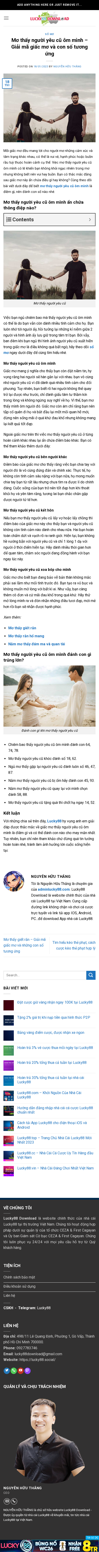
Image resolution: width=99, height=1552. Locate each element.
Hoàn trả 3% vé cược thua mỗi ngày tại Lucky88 (55, 1048)
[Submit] (91, 975)
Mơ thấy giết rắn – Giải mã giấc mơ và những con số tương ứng (24, 945)
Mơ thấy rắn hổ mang (26, 636)
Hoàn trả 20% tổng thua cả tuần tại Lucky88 (52, 1062)
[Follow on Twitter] (7, 1371)
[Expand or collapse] (90, 219)
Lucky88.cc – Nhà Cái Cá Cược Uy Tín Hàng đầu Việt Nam (55, 1155)
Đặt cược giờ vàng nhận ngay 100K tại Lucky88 (55, 1002)
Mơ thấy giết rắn (22, 628)
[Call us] (14, 1371)
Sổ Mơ (49, 34)
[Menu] (6, 18)
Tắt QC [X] (92, 1537)
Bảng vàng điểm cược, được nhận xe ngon (50, 1032)
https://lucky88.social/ (38, 1360)
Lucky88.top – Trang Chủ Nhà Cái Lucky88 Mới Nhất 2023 (54, 1140)
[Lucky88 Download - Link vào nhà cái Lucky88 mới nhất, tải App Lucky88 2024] (49, 18)
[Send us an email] (7, 1501)
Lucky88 (54, 821)
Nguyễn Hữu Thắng (67, 66)
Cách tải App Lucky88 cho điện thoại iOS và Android (52, 1125)
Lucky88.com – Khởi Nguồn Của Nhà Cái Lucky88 (49, 1095)
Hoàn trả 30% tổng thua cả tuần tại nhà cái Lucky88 (50, 1080)
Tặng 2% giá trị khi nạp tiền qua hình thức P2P (53, 1017)
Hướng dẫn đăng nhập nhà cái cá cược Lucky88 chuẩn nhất (55, 1110)
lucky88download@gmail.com (38, 1354)
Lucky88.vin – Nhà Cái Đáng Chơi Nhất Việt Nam (55, 1168)
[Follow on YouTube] (20, 1371)
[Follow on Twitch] (27, 1371)
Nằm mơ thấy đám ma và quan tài (36, 644)
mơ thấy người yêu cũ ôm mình (64, 186)
